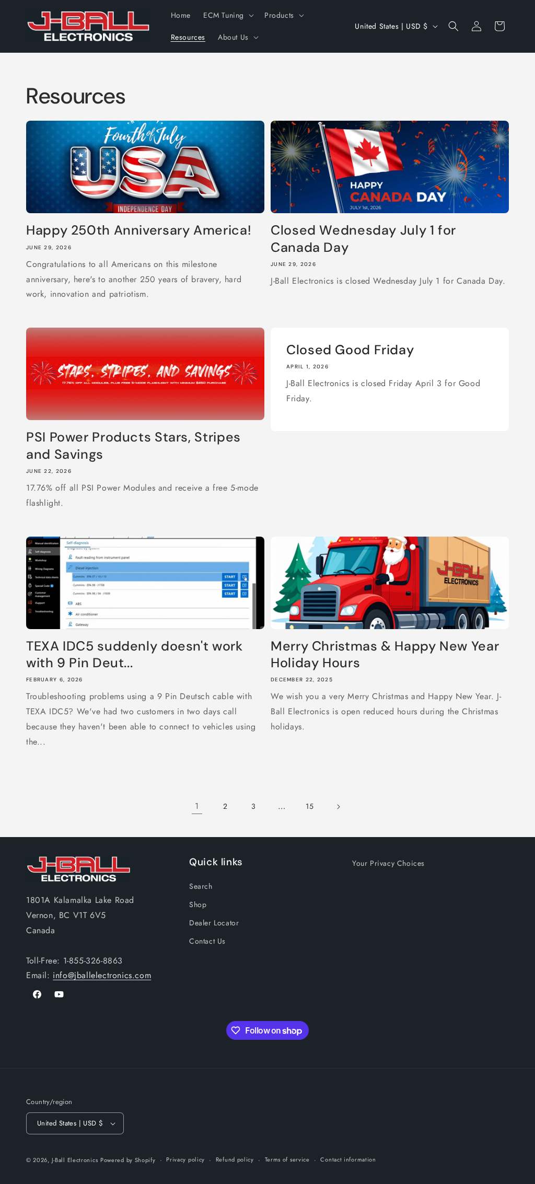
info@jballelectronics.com (102, 975)
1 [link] (197, 806)
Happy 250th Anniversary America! (138, 230)
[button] (227, 15)
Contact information (348, 1159)
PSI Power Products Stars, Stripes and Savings (133, 445)
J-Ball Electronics (75, 1160)
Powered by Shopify (128, 1160)
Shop (197, 904)
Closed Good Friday (350, 350)
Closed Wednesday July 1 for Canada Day (363, 239)
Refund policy (235, 1159)
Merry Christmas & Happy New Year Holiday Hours (385, 654)
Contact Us (207, 941)
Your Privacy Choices (388, 863)
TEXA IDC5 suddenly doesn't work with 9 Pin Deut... (134, 654)
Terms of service (287, 1159)
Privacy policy (185, 1159)
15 (309, 806)
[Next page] (338, 806)
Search (201, 886)
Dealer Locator (214, 923)
